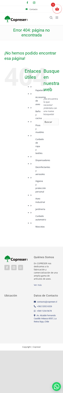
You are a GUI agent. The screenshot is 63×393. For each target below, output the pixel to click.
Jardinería (40, 209)
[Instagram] (14, 267)
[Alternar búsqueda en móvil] (51, 17)
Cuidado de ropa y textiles (39, 146)
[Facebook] (7, 267)
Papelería (40, 90)
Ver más (38, 285)
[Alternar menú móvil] (57, 17)
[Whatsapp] (20, 267)
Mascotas (40, 226)
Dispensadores (42, 160)
